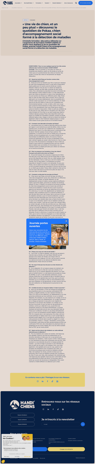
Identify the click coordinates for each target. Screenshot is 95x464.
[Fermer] (66, 221)
